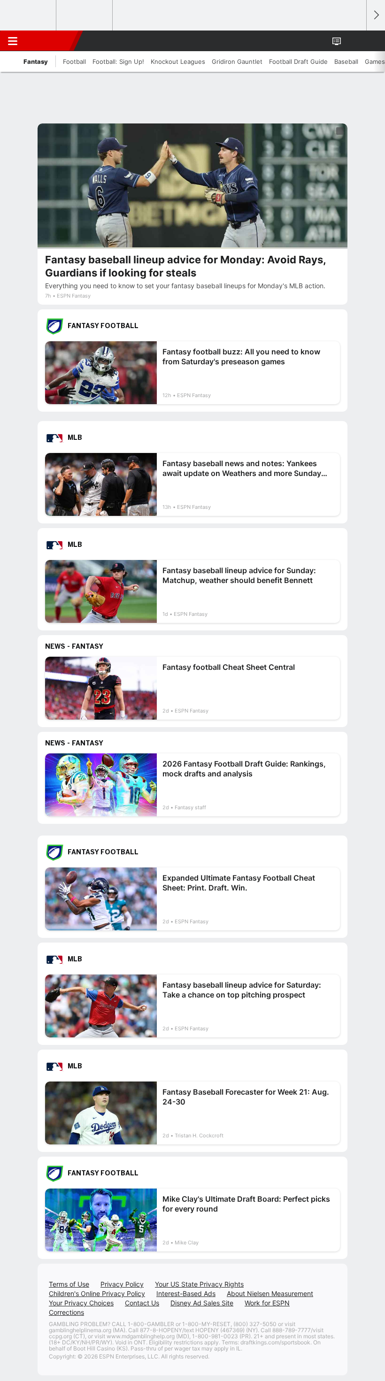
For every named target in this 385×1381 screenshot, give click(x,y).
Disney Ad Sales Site (201, 1303)
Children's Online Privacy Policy (97, 1293)
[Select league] (29, 15)
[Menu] (12, 41)
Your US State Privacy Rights (199, 1284)
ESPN (50, 41)
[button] (354, 41)
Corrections (66, 1312)
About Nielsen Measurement (270, 1293)
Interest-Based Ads (186, 1293)
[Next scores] (375, 15)
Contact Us (142, 1303)
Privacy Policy (122, 1284)
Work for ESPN (267, 1303)
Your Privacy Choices (81, 1303)
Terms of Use (69, 1284)
